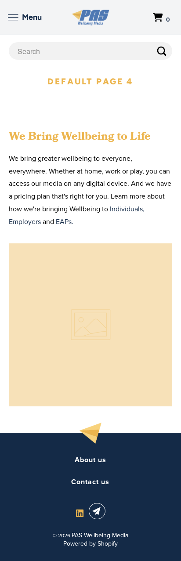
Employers (25, 221)
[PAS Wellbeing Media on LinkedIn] (80, 512)
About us (90, 460)
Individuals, (127, 209)
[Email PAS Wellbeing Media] (99, 511)
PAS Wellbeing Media (100, 535)
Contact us (90, 482)
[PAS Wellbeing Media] (90, 17)
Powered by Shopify (90, 543)
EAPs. (64, 221)
